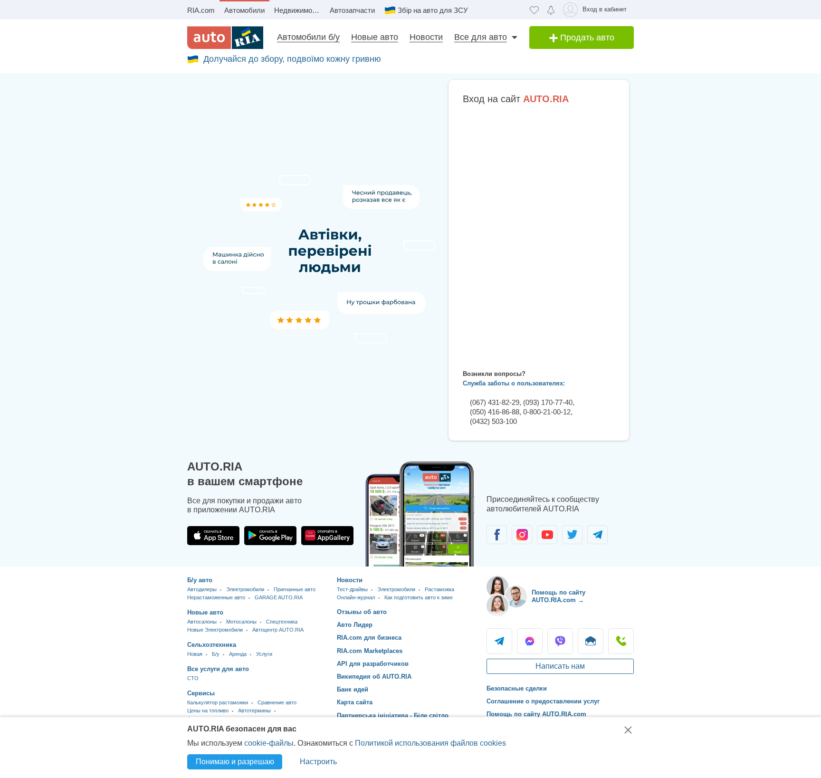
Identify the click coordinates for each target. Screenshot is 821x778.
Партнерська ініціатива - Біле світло (393, 715)
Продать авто (586, 37)
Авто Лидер (354, 624)
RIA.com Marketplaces (369, 650)
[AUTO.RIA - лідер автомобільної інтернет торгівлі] (225, 37)
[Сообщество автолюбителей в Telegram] (597, 534)
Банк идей (352, 689)
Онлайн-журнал (356, 597)
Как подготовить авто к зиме (418, 597)
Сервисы (201, 693)
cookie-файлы (269, 743)
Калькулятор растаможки (217, 702)
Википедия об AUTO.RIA (374, 676)
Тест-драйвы (352, 589)
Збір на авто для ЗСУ (433, 10)
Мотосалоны (241, 621)
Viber (560, 641)
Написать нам (560, 666)
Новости (426, 37)
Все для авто (480, 37)
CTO (193, 678)
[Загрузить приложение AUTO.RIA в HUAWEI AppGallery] (327, 535)
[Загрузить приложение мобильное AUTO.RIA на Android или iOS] (420, 514)
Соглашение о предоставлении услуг (543, 701)
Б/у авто (199, 580)
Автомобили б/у (308, 37)
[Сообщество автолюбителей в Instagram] (522, 534)
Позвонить (621, 641)
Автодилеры (202, 589)
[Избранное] (534, 9)
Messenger (530, 641)
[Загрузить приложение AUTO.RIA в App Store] (213, 535)
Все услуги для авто (218, 668)
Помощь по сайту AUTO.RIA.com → (558, 596)
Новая (194, 654)
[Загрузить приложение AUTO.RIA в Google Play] (270, 535)
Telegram (499, 641)
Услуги (264, 654)
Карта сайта (354, 702)
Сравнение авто (277, 702)
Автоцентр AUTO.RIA (278, 630)
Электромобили (245, 589)
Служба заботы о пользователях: (514, 383)
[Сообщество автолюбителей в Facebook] (497, 534)
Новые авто (374, 37)
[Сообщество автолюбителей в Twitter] (572, 534)
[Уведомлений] (550, 10)
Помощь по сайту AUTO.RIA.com (536, 714)
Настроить (318, 762)
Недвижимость (298, 10)
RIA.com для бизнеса (369, 637)
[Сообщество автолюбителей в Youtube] (547, 534)
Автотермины (254, 710)
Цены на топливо (208, 710)
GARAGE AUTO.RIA (279, 597)
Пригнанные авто (294, 589)
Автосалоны (202, 621)
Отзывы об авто (362, 611)
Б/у (216, 654)
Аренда (238, 654)
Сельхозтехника (211, 644)
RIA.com (201, 10)
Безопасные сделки (517, 688)
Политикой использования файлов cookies (430, 743)
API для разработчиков (373, 663)
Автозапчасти (352, 10)
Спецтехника (281, 621)
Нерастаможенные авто (216, 597)
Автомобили (244, 10)
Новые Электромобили (215, 630)
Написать (590, 641)
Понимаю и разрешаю (235, 762)
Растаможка (439, 589)
